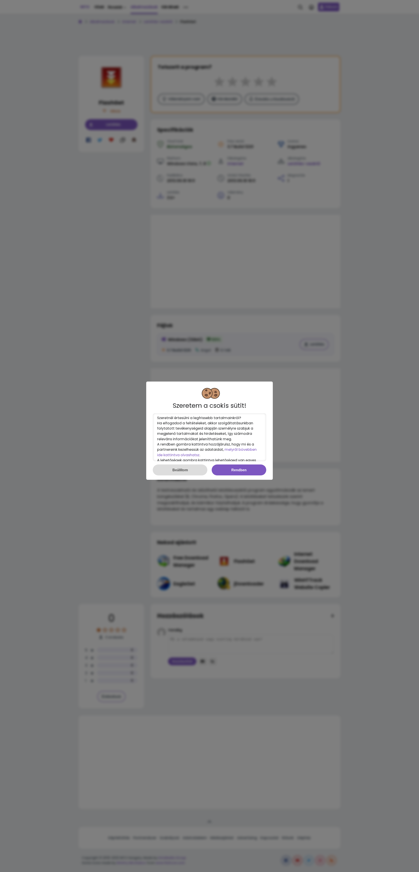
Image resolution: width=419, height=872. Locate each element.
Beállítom (180, 470)
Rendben (239, 470)
